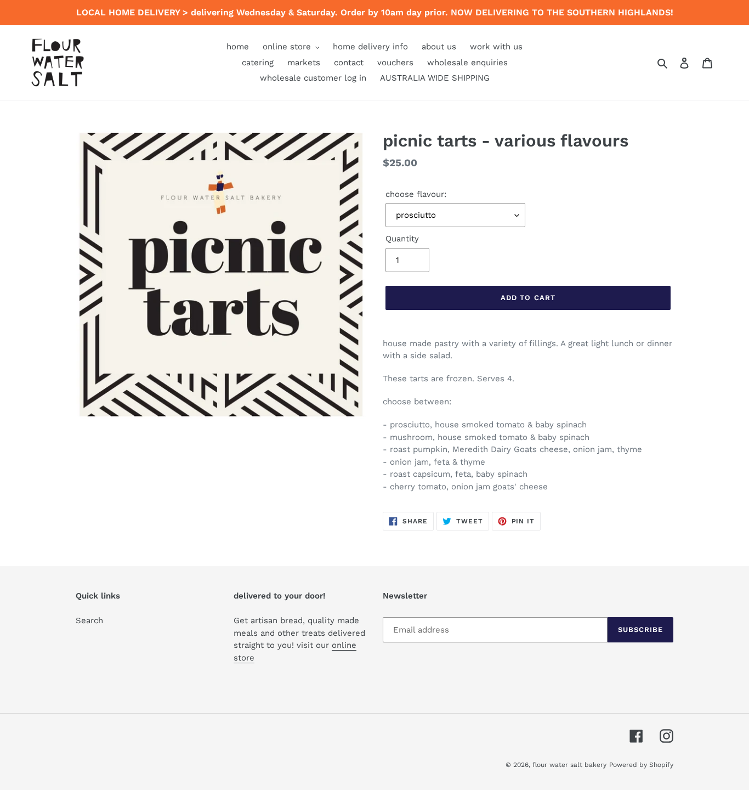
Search (89, 620)
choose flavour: (415, 194)
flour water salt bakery (569, 765)
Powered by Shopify (641, 765)
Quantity (402, 239)
